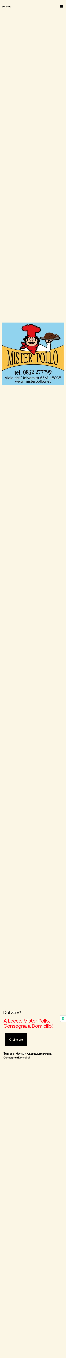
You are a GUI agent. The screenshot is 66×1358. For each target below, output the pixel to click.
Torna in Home (14, 1053)
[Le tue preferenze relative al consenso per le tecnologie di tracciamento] (63, 1019)
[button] (61, 6)
